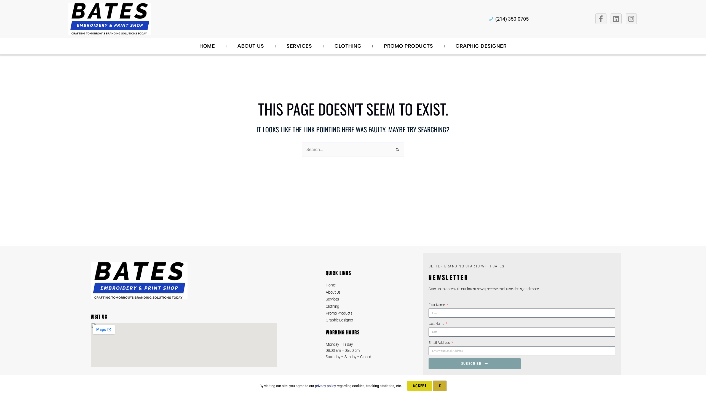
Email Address (440, 343)
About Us (250, 46)
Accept (420, 385)
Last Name (437, 324)
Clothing (348, 46)
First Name (437, 305)
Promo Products (408, 46)
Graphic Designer (481, 46)
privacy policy (325, 386)
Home (207, 46)
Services (299, 46)
